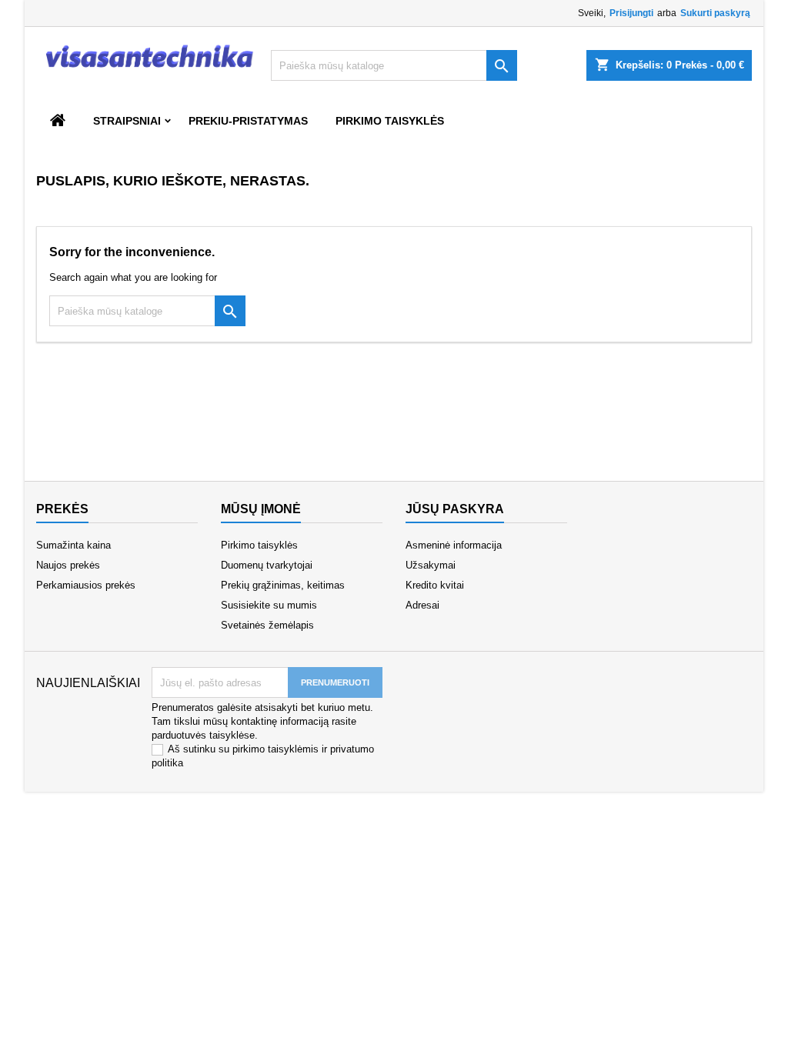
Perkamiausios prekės (85, 585)
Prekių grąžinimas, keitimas (283, 585)
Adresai (422, 605)
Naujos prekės (68, 565)
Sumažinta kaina (73, 545)
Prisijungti (631, 13)
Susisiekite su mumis (269, 605)
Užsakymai (431, 565)
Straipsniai (127, 121)
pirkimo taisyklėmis (275, 749)
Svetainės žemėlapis (267, 625)
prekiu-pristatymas (248, 121)
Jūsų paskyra (455, 508)
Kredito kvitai (435, 585)
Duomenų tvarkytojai (266, 565)
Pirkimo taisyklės (390, 121)
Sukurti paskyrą (715, 13)
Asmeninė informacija (454, 545)
